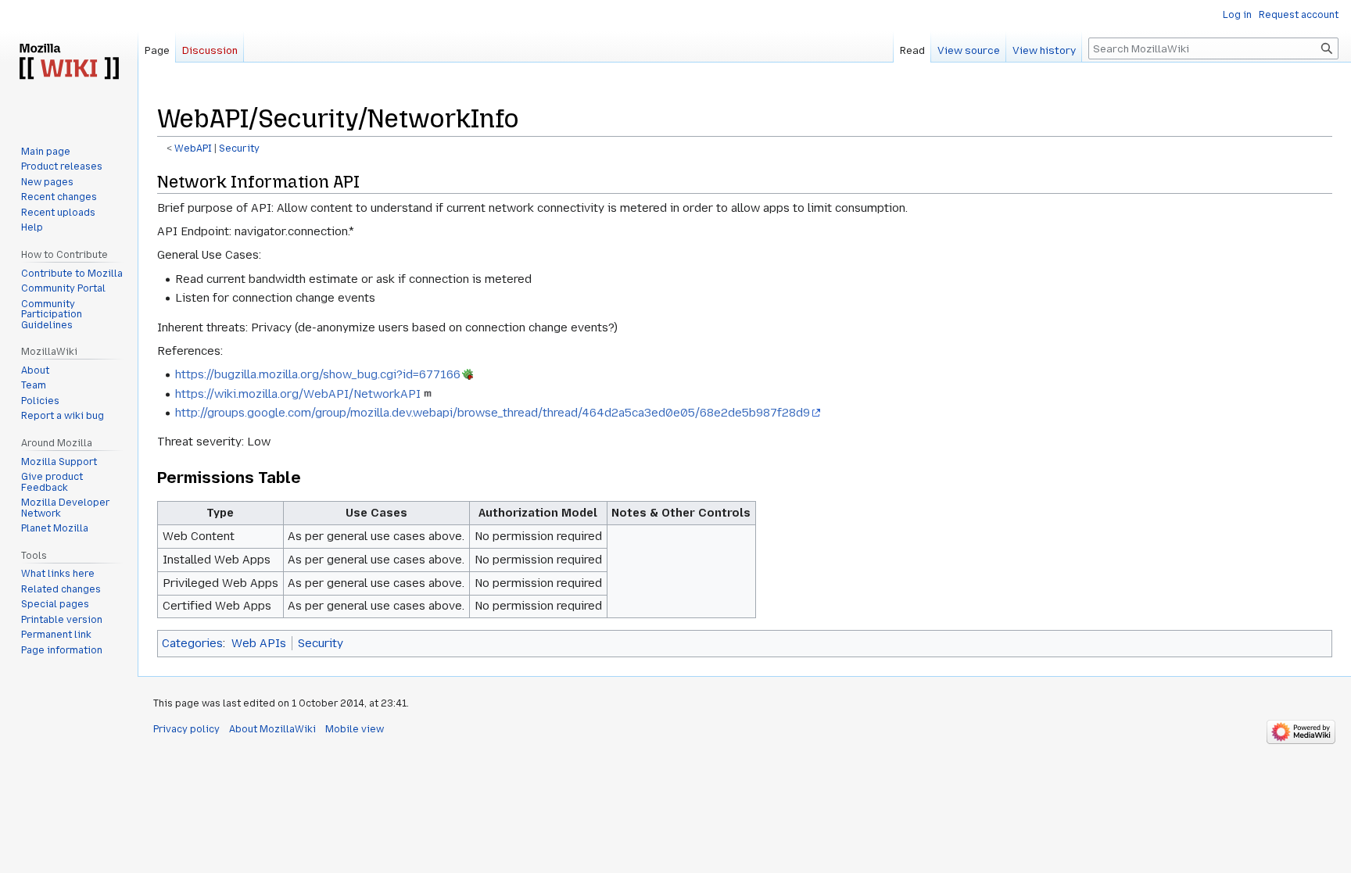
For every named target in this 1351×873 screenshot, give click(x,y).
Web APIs (258, 643)
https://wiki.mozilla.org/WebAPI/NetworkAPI (298, 394)
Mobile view (354, 729)
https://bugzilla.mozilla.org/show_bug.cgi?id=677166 (317, 374)
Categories (192, 643)
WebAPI (193, 148)
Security (239, 148)
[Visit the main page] (68, 62)
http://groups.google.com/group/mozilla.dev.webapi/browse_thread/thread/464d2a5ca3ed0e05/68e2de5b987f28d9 (492, 413)
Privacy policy (186, 729)
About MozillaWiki (272, 729)
